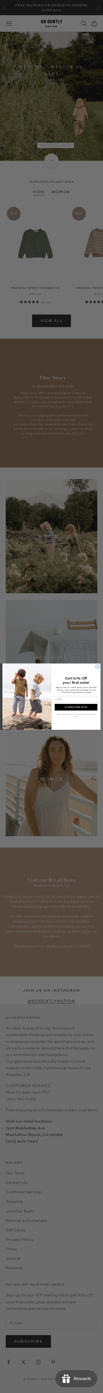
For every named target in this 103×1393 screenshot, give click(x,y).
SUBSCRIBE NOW (76, 707)
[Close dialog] (97, 666)
